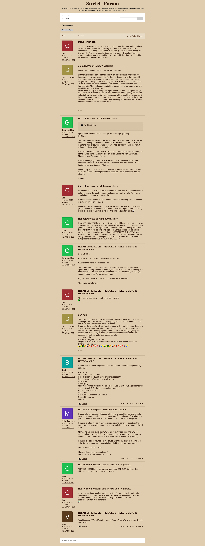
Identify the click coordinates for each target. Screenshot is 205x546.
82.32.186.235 (68, 84)
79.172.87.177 (68, 531)
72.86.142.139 (68, 237)
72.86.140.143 (68, 483)
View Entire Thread (135, 36)
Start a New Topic (67, 30)
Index (75, 16)
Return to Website (67, 16)
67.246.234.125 (68, 377)
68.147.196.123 (68, 60)
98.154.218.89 (68, 428)
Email (84, 404)
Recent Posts (65, 18)
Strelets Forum (68, 25)
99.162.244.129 (68, 137)
